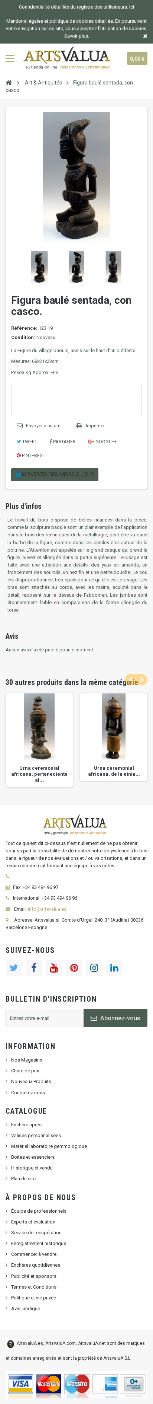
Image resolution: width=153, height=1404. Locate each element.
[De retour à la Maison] (9, 82)
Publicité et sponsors (33, 1276)
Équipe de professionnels (38, 1211)
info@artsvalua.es (47, 909)
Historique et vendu (32, 1168)
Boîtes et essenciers (33, 1157)
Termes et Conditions (33, 1287)
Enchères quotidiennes (35, 1265)
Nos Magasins (26, 1060)
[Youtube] (54, 968)
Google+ (105, 441)
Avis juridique (25, 1308)
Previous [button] (130, 679)
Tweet (29, 441)
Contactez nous (28, 1092)
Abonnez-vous (119, 1018)
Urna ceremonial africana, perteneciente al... (39, 774)
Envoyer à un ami (44, 425)
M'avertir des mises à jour (57, 475)
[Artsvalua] (68, 58)
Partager (64, 441)
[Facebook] (34, 968)
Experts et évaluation (33, 1222)
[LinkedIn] (114, 968)
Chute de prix (25, 1070)
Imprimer (95, 425)
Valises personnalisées (36, 1135)
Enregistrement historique (38, 1243)
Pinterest (33, 455)
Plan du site (23, 1178)
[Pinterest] (74, 968)
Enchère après (26, 1124)
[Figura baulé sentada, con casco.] (39, 267)
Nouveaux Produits (31, 1081)
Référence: (24, 328)
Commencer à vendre (33, 1254)
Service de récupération (36, 1232)
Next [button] (141, 679)
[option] (39, 740)
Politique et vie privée (33, 1298)
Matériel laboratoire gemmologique (49, 1146)
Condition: (23, 337)
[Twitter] (14, 968)
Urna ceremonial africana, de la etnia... (114, 771)
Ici (131, 7)
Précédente (12, 267)
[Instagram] (94, 968)
